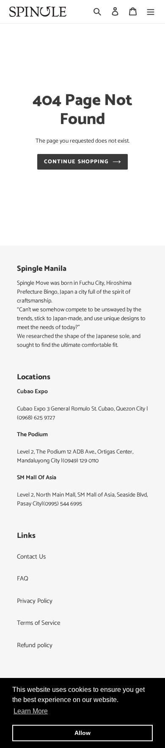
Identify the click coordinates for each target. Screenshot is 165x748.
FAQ (22, 578)
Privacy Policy (34, 601)
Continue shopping (76, 161)
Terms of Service (38, 623)
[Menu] (151, 12)
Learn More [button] (31, 711)
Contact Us (31, 556)
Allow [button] (82, 732)
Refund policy (34, 645)
